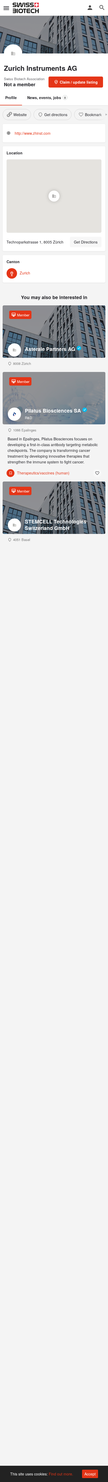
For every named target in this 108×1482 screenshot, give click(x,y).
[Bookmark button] (97, 473)
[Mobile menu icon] (6, 8)
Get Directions (86, 242)
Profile (11, 97)
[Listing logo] (13, 53)
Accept (90, 1473)
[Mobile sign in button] (90, 7)
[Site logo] (26, 8)
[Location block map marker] (54, 196)
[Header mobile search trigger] (102, 7)
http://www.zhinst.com (33, 133)
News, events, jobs (46, 97)
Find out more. (61, 1473)
